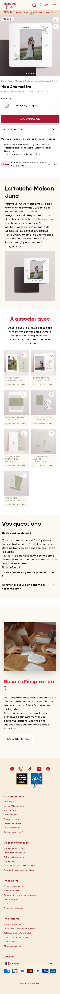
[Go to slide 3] (31, 73)
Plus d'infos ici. (11, 567)
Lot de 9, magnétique (24, 105)
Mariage (18, 81)
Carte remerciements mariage (19, 865)
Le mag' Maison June (14, 806)
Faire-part (9, 861)
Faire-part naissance (14, 852)
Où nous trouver (12, 828)
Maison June (6, 81)
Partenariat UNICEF (13, 814)
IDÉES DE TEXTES (18, 739)
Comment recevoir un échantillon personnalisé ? (24, 586)
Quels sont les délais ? (16, 533)
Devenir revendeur (13, 823)
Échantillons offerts (13, 886)
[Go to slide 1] (26, 73)
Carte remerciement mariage (37, 81)
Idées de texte (11, 890)
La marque (9, 801)
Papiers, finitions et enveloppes (20, 895)
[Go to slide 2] (28, 73)
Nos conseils (10, 810)
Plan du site (10, 941)
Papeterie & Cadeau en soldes (19, 870)
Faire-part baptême (14, 857)
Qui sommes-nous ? (13, 832)
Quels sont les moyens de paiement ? (25, 574)
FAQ (6, 903)
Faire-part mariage (13, 848)
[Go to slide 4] (33, 73)
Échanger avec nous (14, 908)
